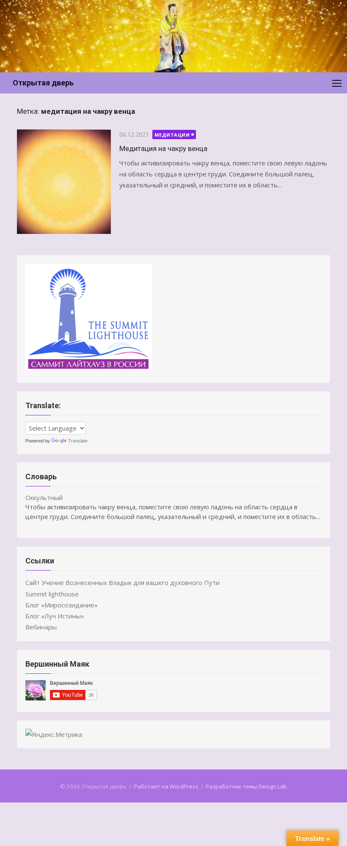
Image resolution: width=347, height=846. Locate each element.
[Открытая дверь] (173, 36)
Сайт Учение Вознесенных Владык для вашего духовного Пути (122, 582)
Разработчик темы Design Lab (246, 786)
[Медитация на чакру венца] (64, 181)
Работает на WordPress (166, 786)
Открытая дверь (43, 82)
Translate (78, 440)
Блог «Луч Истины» (54, 616)
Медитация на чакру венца (163, 148)
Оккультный (44, 497)
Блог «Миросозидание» (61, 605)
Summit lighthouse (52, 594)
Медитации (172, 135)
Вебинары (41, 627)
